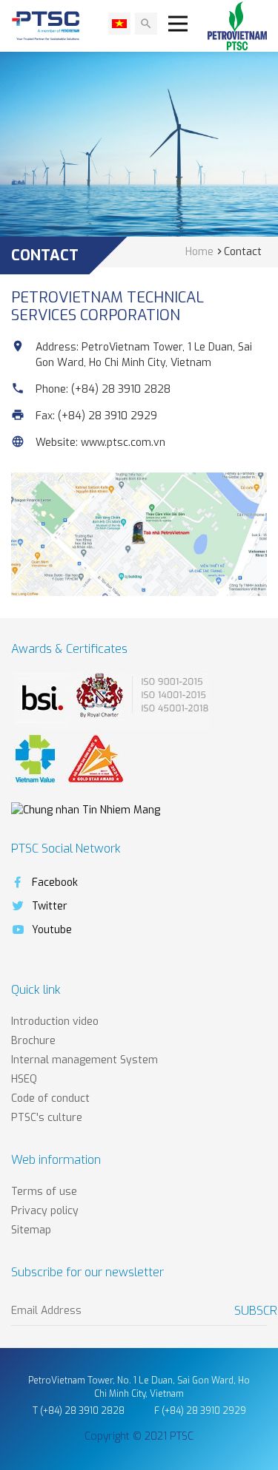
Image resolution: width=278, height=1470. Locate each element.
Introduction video (55, 1022)
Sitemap (31, 1230)
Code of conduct (50, 1098)
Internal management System (84, 1060)
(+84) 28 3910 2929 (107, 416)
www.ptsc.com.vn (123, 443)
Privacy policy (45, 1211)
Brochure (33, 1041)
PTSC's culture (46, 1118)
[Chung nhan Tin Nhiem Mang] (85, 809)
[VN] (119, 23)
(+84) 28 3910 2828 (121, 389)
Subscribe (250, 1310)
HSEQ (24, 1079)
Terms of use (44, 1192)
